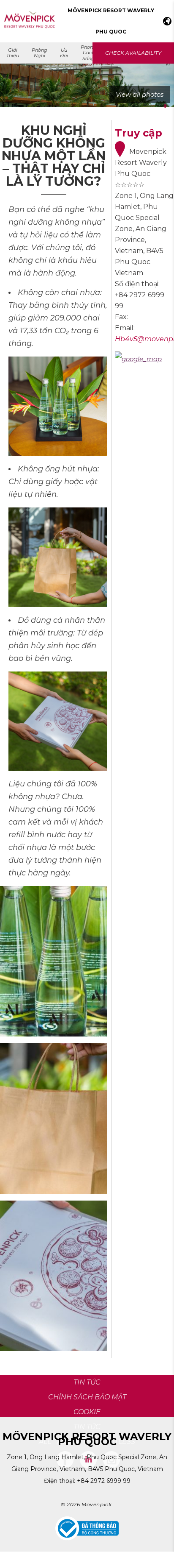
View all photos (139, 94)
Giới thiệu (12, 53)
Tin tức (87, 1427)
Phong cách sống (88, 52)
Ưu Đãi (64, 53)
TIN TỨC (87, 1382)
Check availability (133, 53)
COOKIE (87, 1412)
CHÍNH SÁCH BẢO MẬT (87, 1397)
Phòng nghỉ (39, 53)
